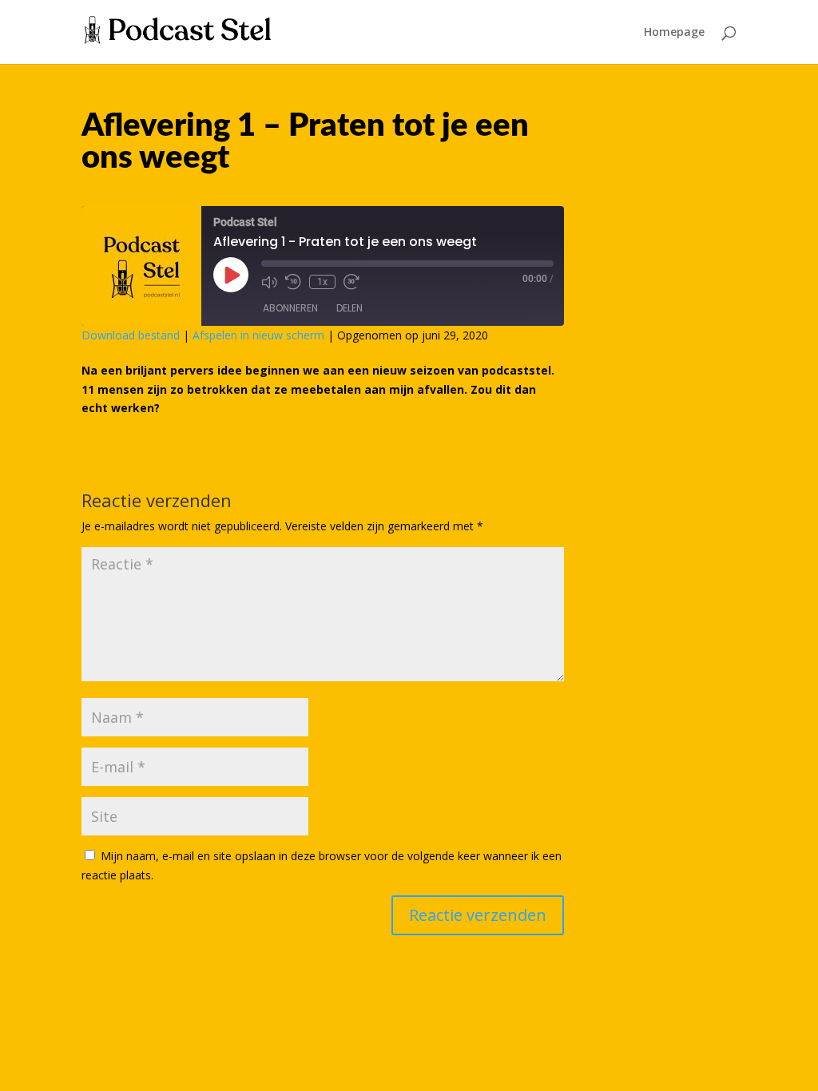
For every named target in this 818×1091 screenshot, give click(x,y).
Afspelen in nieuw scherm (258, 335)
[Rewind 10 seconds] (293, 282)
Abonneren (290, 308)
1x (322, 282)
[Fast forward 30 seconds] (351, 282)
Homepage (674, 32)
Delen (349, 308)
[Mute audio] (269, 282)
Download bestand (130, 335)
